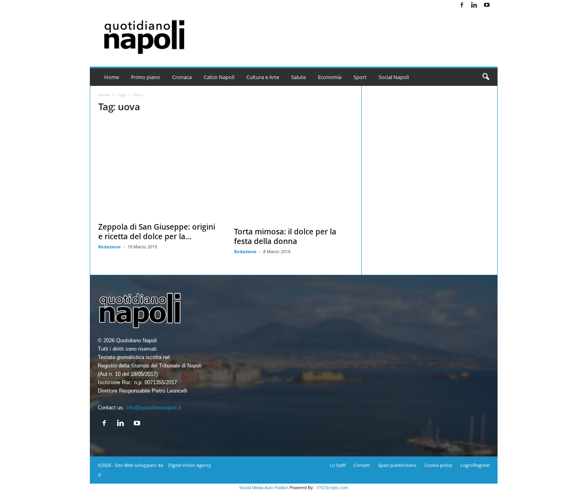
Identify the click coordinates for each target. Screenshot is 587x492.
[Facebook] (462, 5)
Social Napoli (394, 77)
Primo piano (145, 77)
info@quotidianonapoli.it (153, 408)
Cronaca (182, 77)
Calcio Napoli (219, 77)
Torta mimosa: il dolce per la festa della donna (285, 236)
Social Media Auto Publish (263, 487)
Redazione (109, 247)
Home (111, 77)
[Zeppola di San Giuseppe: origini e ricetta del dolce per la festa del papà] (158, 169)
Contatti (361, 465)
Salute (298, 77)
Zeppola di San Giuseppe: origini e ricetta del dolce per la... (156, 232)
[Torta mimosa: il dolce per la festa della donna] (294, 171)
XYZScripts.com (332, 487)
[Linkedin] (474, 5)
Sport (360, 77)
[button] (485, 77)
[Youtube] (487, 5)
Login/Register (475, 465)
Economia (329, 77)
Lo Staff (337, 465)
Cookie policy (438, 465)
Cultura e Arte (262, 77)
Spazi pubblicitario (397, 465)
